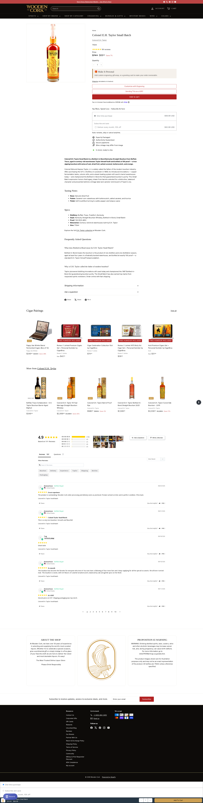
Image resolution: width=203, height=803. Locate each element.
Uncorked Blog (71, 728)
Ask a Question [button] (139, 438)
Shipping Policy (71, 744)
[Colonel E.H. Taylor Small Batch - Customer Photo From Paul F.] (112, 439)
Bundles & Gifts (114, 16)
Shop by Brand (51, 16)
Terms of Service (72, 747)
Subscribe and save (12, 791)
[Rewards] (10, 797)
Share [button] (43, 503)
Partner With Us (71, 737)
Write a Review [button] (157, 438)
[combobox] (76, 8)
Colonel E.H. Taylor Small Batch (48, 498)
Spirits (33, 16)
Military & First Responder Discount (75, 758)
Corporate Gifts (71, 718)
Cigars (165, 16)
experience (64, 471)
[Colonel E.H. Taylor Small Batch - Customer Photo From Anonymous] (104, 439)
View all (174, 311)
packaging (43, 475)
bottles (94, 471)
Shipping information (74, 285)
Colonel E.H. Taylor (99, 40)
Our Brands (70, 734)
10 (115, 612)
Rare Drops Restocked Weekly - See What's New (94, 2)
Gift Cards (69, 721)
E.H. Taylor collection (85, 230)
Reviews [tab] (42, 454)
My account (70, 765)
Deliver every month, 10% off (18, 795)
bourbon (43, 471)
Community (70, 753)
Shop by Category (74, 16)
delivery (53, 471)
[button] (160, 503)
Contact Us (70, 715)
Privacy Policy (71, 750)
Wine (153, 16)
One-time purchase (12, 785)
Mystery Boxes (137, 16)
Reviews (69, 731)
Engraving (94, 16)
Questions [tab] (57, 454)
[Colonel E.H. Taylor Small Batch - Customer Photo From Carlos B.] (96, 445)
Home (94, 30)
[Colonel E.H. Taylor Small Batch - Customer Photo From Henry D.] (104, 445)
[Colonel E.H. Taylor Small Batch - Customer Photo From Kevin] (112, 445)
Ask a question (71, 292)
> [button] (119, 612)
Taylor (74, 471)
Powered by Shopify (109, 777)
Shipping (95, 81)
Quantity (95, 60)
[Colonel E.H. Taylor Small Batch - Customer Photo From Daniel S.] (96, 439)
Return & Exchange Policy (75, 741)
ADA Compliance (72, 762)
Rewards (69, 725)
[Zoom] (56, 53)
